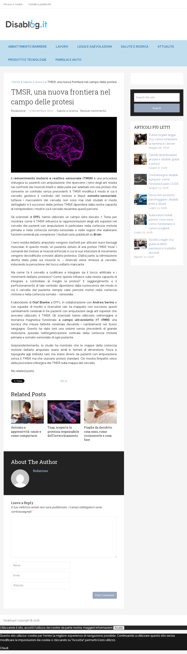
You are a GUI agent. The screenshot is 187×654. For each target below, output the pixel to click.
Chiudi (4, 648)
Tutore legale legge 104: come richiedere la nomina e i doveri (163, 139)
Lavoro (62, 46)
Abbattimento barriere (27, 46)
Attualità (166, 46)
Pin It (63, 381)
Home (15, 82)
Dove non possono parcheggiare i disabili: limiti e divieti (163, 199)
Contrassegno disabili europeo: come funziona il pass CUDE (164, 179)
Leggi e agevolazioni (94, 46)
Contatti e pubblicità (39, 4)
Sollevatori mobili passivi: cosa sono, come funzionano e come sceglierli (162, 221)
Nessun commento (93, 111)
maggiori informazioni (97, 627)
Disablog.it (10, 620)
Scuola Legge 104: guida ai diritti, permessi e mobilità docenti (162, 246)
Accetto (119, 627)
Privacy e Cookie (13, 4)
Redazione (18, 111)
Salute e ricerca (134, 46)
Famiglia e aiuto (68, 59)
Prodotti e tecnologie (27, 59)
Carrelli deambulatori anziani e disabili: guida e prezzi (164, 159)
